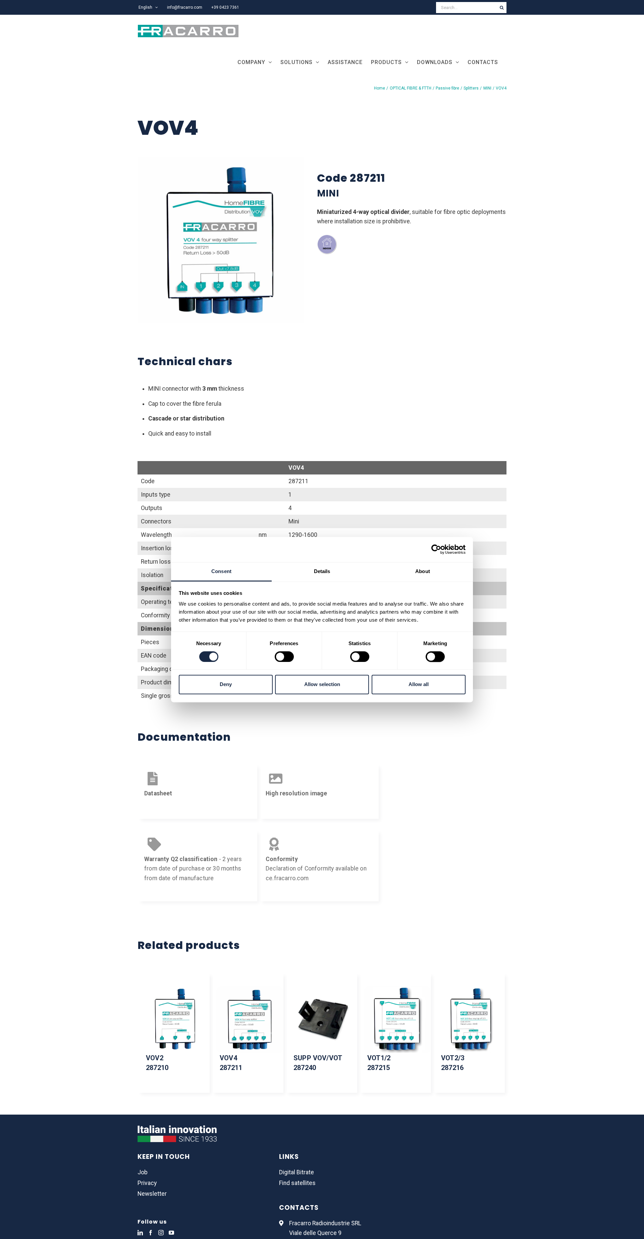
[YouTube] (171, 1232)
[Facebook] (150, 1232)
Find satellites (297, 1183)
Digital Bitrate (296, 1172)
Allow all (419, 684)
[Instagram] (161, 1232)
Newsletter (152, 1193)
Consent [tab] (221, 571)
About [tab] (422, 571)
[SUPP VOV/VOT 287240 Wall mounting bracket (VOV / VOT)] (322, 1020)
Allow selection (322, 684)
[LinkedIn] (140, 1232)
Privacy (147, 1183)
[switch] (284, 656)
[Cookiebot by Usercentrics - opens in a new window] (436, 549)
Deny (226, 684)
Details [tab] (322, 571)
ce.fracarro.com (287, 878)
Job (143, 1172)
